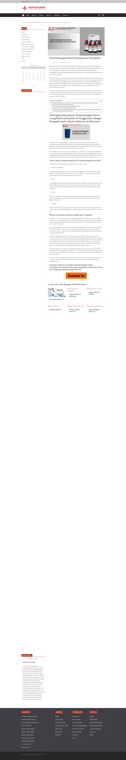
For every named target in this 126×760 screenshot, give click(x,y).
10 (23, 75)
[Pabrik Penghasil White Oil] (95, 306)
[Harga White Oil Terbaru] (94, 289)
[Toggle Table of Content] (100, 101)
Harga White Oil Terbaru (94, 293)
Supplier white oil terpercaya (75, 295)
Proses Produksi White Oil (74, 310)
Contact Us (65, 15)
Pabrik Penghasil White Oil (94, 310)
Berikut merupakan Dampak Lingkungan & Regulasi (64, 107)
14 (37, 75)
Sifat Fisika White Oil (56, 299)
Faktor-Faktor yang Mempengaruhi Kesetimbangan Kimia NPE (66, 106)
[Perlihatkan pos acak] (103, 15)
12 (30, 75)
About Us (34, 15)
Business (41, 15)
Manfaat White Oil (55, 310)
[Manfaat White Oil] (53, 306)
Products (48, 15)
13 (33, 75)
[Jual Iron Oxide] (33, 659)
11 (26, 75)
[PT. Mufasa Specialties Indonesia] (23, 15)
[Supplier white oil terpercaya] (76, 289)
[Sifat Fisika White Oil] (56, 289)
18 (26, 77)
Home (27, 15)
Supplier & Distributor (35, 22)
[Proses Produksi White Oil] (75, 306)
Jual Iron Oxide (29, 662)
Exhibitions (57, 15)
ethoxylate (58, 218)
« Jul (33, 86)
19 (30, 77)
